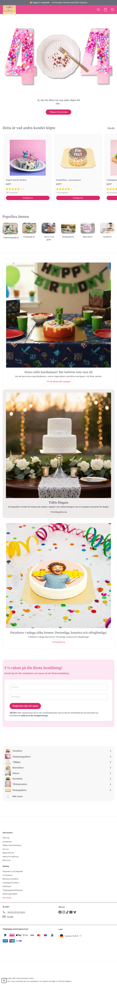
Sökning (6, 838)
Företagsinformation (11, 883)
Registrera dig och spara (25, 705)
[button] (4, 980)
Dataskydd (7, 886)
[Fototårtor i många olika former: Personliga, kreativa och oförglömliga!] (58, 575)
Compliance (7, 875)
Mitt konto (7, 860)
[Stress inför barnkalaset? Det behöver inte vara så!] (58, 315)
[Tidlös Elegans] (58, 445)
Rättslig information (11, 879)
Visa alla (110, 128)
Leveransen (7, 842)
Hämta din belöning (10, 857)
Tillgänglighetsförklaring (12, 890)
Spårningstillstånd (10, 894)
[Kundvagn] (105, 9)
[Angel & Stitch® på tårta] (27, 165)
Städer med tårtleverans (12, 845)
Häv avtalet (7, 898)
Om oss (6, 849)
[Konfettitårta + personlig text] (78, 165)
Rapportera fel (8, 853)
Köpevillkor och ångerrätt (13, 871)
